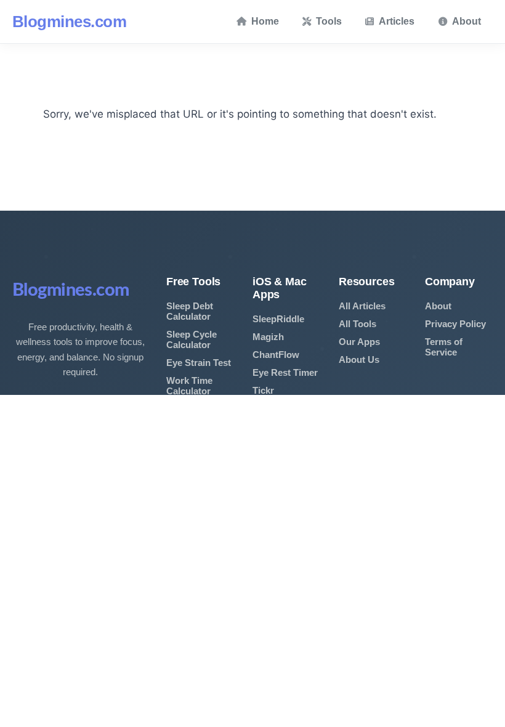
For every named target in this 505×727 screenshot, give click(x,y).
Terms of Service (444, 346)
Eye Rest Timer (285, 372)
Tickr (263, 390)
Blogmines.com (69, 21)
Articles (396, 21)
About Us (359, 359)
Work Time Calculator (189, 385)
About (466, 21)
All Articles (362, 306)
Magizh (268, 336)
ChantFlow (275, 354)
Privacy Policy (455, 324)
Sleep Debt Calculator (189, 311)
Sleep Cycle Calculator (191, 339)
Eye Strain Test (198, 362)
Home (265, 21)
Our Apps (359, 341)
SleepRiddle (278, 319)
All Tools (357, 324)
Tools (329, 21)
